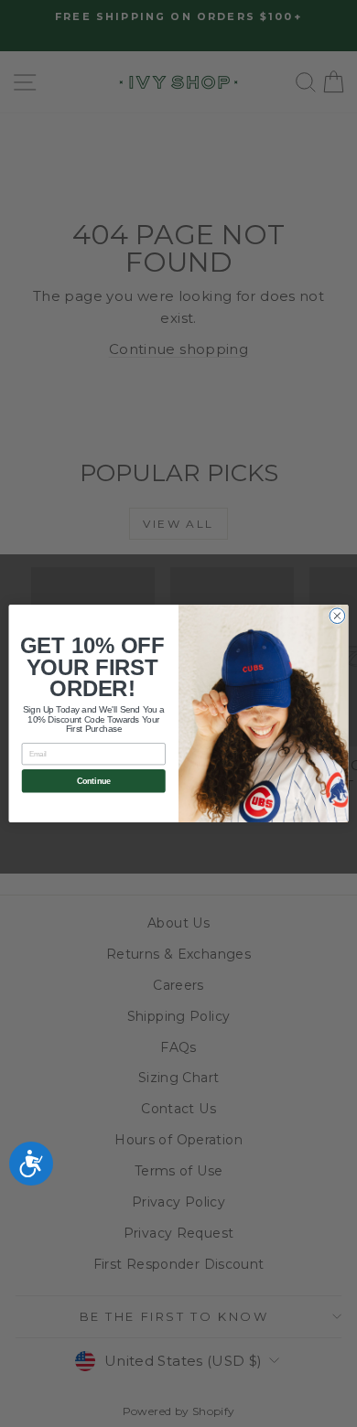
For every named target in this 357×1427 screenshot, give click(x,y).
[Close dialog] (337, 616)
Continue (94, 781)
